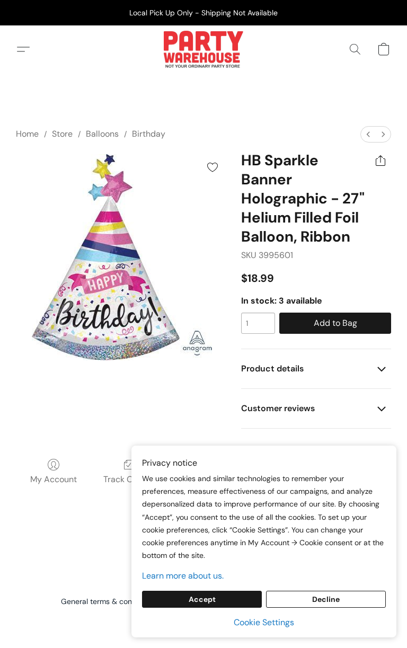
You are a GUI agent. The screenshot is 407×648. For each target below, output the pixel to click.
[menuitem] (368, 134)
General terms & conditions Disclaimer (126, 601)
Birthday (148, 133)
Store (62, 133)
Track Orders (128, 479)
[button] (203, 49)
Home (27, 133)
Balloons (102, 133)
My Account (53, 479)
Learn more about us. (183, 575)
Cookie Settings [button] (264, 622)
